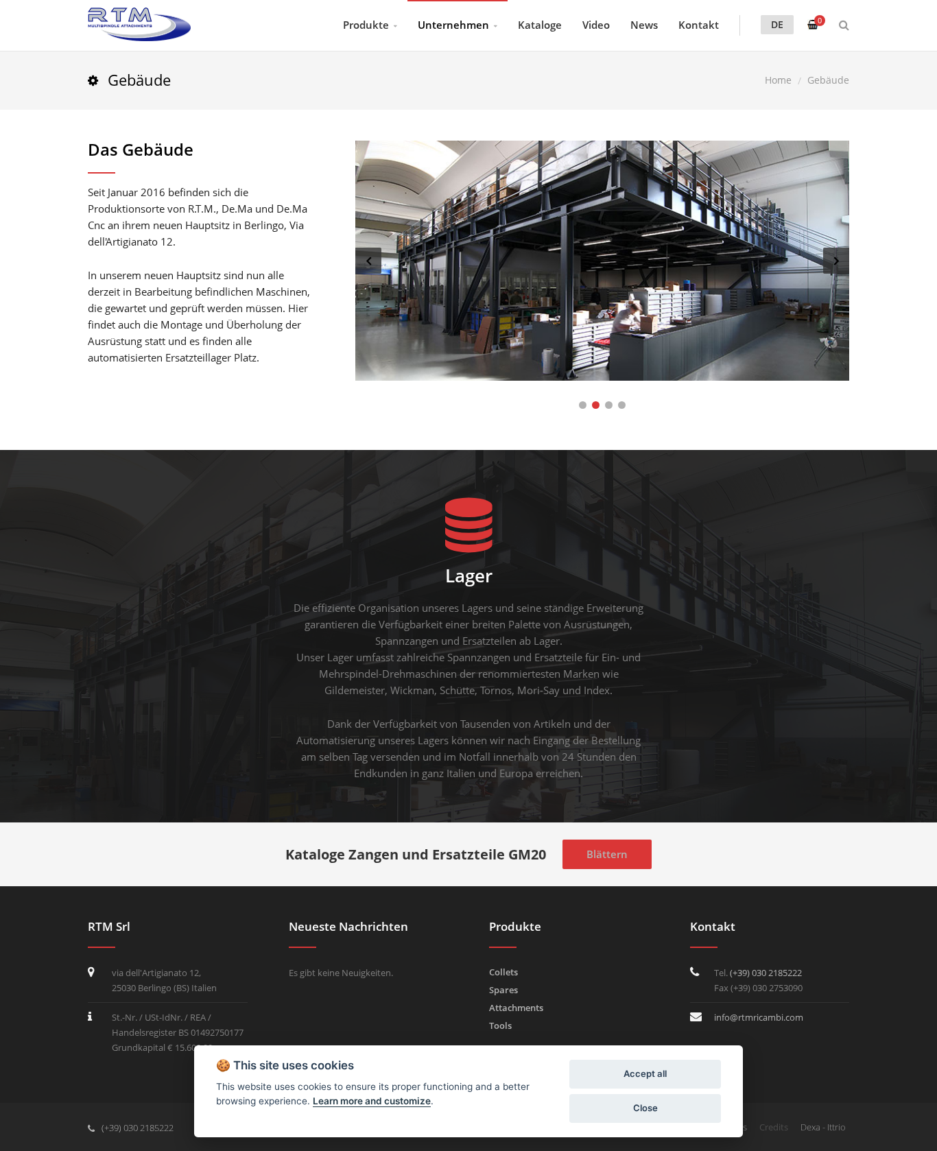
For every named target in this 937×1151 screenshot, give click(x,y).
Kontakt (698, 25)
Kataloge (540, 25)
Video (596, 25)
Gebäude (828, 79)
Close (645, 1107)
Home (778, 79)
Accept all (645, 1073)
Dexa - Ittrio (823, 1127)
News (644, 25)
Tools (500, 1025)
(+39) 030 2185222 (766, 972)
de (777, 24)
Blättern (607, 854)
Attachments (516, 1007)
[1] (582, 405)
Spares (503, 990)
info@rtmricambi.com (758, 1017)
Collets (503, 972)
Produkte (366, 25)
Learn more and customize (372, 1100)
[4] (622, 405)
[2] (596, 405)
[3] (609, 405)
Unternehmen (453, 25)
